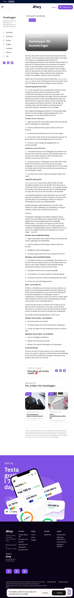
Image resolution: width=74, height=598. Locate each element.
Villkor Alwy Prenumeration (61, 538)
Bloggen (33, 540)
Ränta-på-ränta (23, 544)
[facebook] (4, 63)
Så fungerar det (23, 539)
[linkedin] (8, 63)
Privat (5, 1)
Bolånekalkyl (22, 547)
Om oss (33, 535)
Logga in (54, 7)
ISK (28, 90)
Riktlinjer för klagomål (60, 545)
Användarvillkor (61, 535)
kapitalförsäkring (33, 183)
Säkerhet (21, 542)
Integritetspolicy (62, 542)
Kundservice (47, 535)
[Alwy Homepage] (37, 7)
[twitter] (12, 63)
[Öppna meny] (2, 7)
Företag (11, 1)
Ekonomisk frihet (23, 550)
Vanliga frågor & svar (23, 535)
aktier (64, 288)
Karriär (33, 537)
